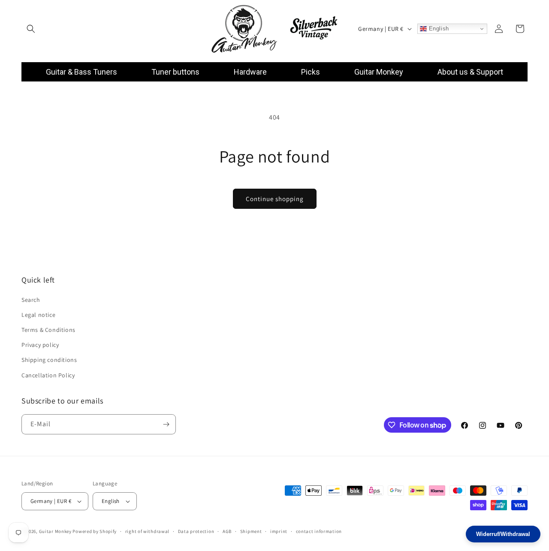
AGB (227, 531)
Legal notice (38, 315)
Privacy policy (40, 345)
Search (30, 300)
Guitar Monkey (55, 531)
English (438, 28)
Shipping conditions (49, 360)
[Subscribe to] (166, 424)
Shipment (251, 531)
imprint (278, 531)
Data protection (196, 531)
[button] (30, 28)
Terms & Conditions (48, 330)
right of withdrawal (147, 531)
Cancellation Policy (48, 375)
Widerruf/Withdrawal (503, 534)
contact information (319, 531)
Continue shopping (275, 199)
